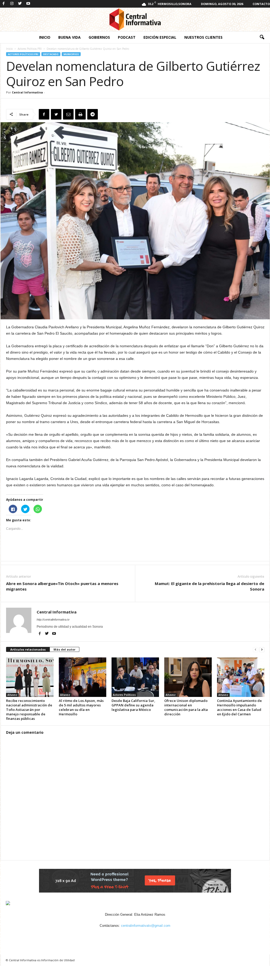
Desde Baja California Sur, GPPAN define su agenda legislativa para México (133, 705)
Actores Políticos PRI (30, 49)
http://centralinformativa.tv (53, 619)
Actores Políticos (124, 695)
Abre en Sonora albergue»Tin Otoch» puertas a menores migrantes (62, 586)
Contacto (261, 4)
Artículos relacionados (28, 649)
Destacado (51, 54)
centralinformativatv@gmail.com (145, 926)
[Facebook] (4, 4)
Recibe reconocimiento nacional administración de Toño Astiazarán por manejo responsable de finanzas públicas (29, 709)
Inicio (44, 37)
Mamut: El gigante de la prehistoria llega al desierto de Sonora (209, 586)
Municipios (71, 54)
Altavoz (12, 695)
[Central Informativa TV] (135, 19)
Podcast (127, 37)
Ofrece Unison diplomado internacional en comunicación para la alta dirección (186, 707)
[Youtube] (28, 4)
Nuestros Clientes (203, 37)
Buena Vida (69, 37)
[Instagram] (12, 4)
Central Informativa (27, 92)
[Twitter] (20, 4)
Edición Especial (159, 37)
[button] (262, 37)
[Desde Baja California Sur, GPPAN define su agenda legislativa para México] (135, 677)
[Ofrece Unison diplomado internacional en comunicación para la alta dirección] (188, 677)
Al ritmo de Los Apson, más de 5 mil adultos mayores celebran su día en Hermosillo (81, 707)
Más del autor (64, 649)
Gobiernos (99, 37)
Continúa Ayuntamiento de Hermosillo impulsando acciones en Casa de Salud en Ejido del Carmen (239, 707)
